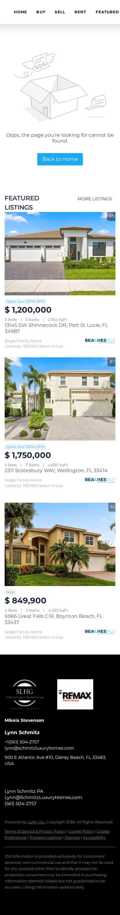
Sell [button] (60, 12)
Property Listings (46, 837)
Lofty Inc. (36, 822)
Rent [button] (80, 12)
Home (20, 12)
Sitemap (72, 837)
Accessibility (94, 837)
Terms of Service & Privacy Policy (35, 831)
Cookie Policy (81, 831)
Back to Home (60, 159)
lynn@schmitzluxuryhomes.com (39, 748)
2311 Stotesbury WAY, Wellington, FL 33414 (56, 470)
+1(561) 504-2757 (22, 742)
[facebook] (9, 777)
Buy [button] (40, 12)
